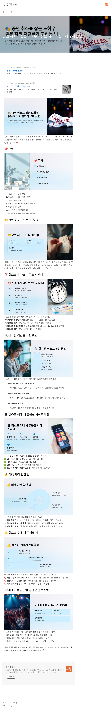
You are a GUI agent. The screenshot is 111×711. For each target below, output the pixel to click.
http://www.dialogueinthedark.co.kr (19, 83)
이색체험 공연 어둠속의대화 (19, 86)
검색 (101, 4)
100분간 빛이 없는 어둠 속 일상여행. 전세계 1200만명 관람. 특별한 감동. (32, 90)
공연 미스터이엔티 (15, 70)
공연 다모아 (10, 4)
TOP (106, 703)
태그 (12, 12)
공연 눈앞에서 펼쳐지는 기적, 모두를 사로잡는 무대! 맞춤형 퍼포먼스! (34, 73)
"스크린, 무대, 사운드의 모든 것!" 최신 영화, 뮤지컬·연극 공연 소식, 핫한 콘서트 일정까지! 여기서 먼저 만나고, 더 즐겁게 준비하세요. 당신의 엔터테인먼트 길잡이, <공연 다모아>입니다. (35, 671)
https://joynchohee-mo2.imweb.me (19, 67)
